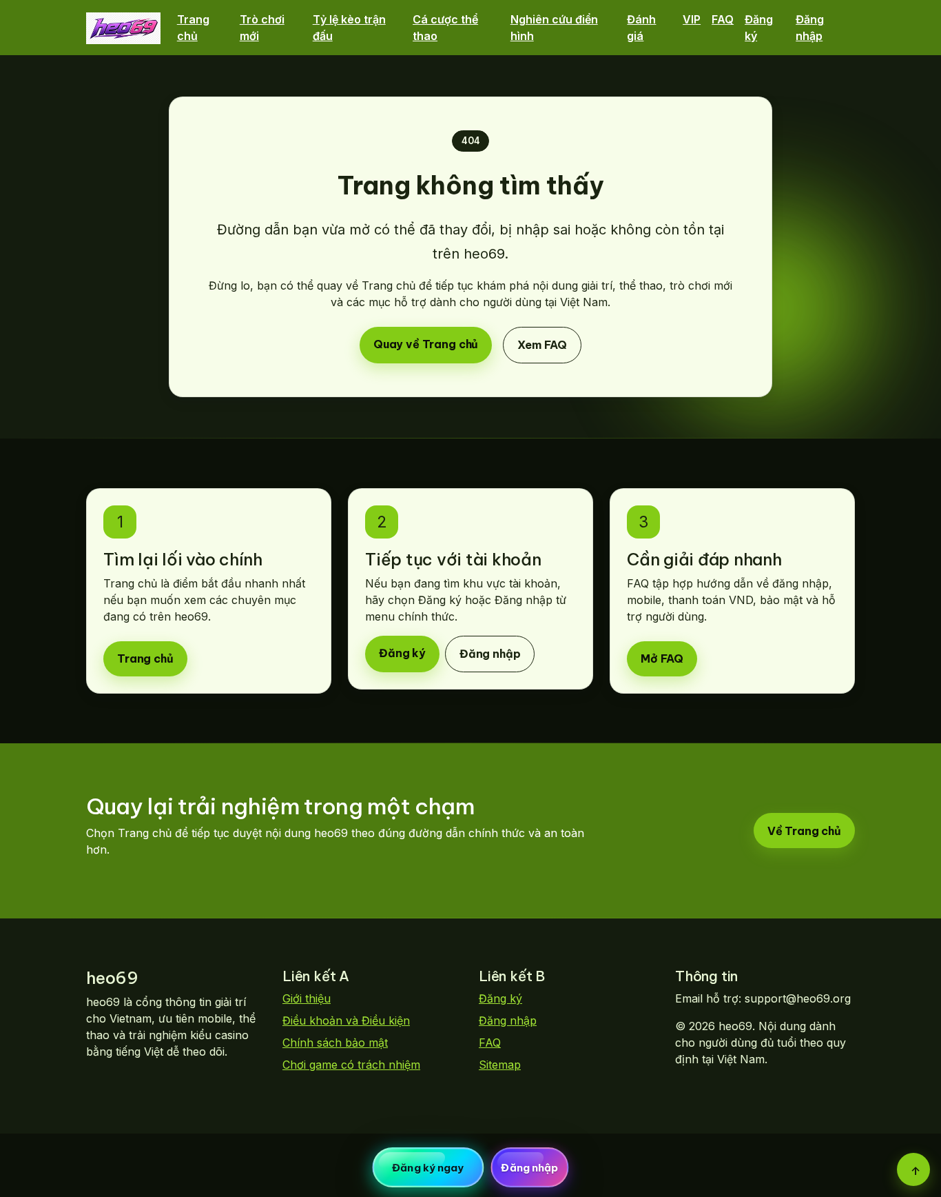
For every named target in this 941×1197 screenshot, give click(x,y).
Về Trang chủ (804, 831)
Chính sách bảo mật (335, 1042)
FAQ (723, 19)
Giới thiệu (306, 998)
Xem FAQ (542, 345)
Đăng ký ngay (428, 1167)
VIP (692, 19)
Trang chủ (193, 27)
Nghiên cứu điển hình (554, 27)
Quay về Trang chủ (425, 344)
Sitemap (500, 1065)
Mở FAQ (662, 658)
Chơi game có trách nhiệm (351, 1065)
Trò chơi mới (262, 27)
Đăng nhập (810, 27)
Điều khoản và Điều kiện (346, 1020)
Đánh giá (641, 27)
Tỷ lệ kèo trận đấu (349, 27)
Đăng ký (759, 27)
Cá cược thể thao (445, 27)
